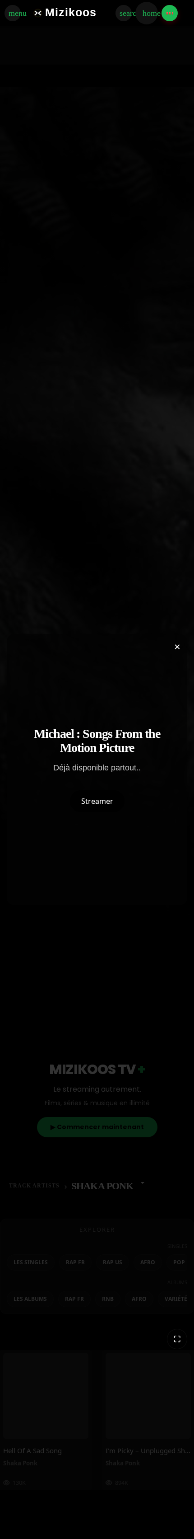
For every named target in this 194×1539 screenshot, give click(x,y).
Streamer (97, 801)
